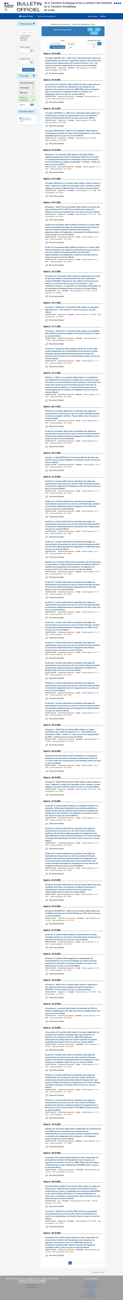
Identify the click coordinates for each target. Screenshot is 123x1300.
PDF (90, 29)
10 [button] (88, 44)
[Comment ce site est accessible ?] (115, 3)
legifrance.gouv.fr (90, 1284)
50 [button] (99, 44)
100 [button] (94, 47)
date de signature (57, 47)
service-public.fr (91, 1281)
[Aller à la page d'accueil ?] (120, 3)
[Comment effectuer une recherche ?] (34, 24)
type (71, 47)
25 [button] (93, 44)
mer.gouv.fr (90, 1298)
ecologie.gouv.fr (91, 1294)
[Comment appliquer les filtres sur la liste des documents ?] (34, 76)
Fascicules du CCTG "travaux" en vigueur (26, 119)
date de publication (55, 44)
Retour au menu (99, 1272)
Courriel (94, 33)
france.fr (90, 1290)
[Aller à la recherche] (119, 3)
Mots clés (23, 92)
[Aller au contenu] (117, 3)
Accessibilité (32, 1285)
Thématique (24, 87)
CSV (97, 29)
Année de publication (24, 98)
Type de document (27, 83)
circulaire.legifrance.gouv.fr (91, 1286)
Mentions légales (32, 1287)
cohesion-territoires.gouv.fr (90, 1296)
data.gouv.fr (91, 1292)
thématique (71, 44)
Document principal (56, 73)
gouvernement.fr (90, 1288)
